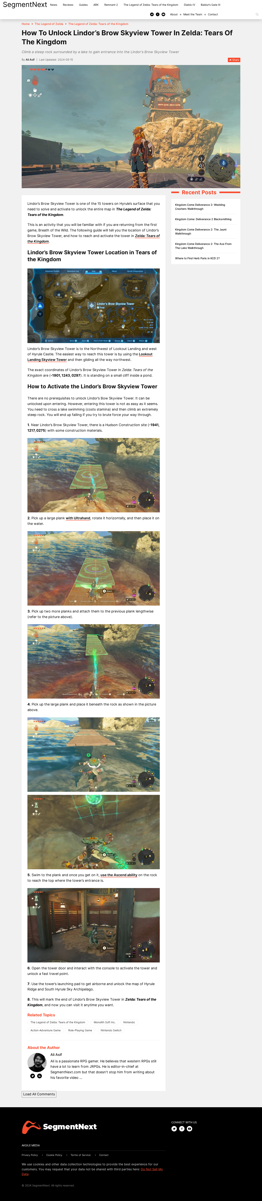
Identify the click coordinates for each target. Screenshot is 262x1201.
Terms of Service (81, 1155)
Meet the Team (192, 14)
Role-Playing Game (80, 1030)
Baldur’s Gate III (210, 4)
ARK (96, 4)
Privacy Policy (30, 1155)
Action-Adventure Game (45, 1030)
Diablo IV (189, 4)
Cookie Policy (54, 1155)
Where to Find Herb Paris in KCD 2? (197, 258)
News (53, 4)
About (174, 14)
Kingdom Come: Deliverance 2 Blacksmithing (203, 219)
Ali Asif (30, 59)
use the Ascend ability (119, 875)
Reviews (68, 4)
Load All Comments (39, 1094)
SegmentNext (25, 4)
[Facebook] (158, 14)
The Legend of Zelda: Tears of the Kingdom (151, 4)
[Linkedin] (39, 1077)
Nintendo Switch (111, 1030)
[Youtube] (163, 14)
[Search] (257, 14)
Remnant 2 (111, 4)
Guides (83, 4)
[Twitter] (152, 14)
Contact (213, 14)
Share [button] (235, 59)
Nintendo (129, 1022)
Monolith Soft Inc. (105, 1022)
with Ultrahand (78, 518)
